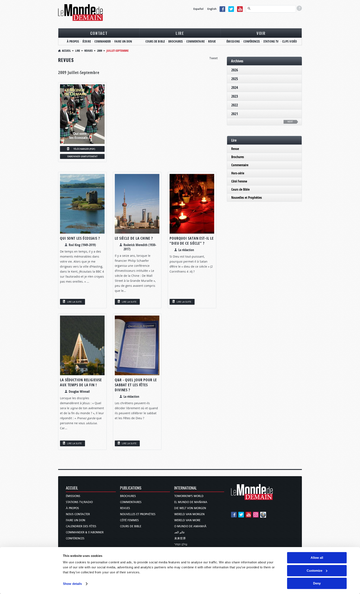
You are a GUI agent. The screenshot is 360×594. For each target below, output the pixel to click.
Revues (88, 51)
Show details (72, 583)
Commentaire (239, 165)
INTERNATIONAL (185, 488)
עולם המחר (180, 544)
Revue (235, 148)
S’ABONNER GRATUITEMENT (82, 156)
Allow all (317, 557)
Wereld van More (187, 520)
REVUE (212, 41)
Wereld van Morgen (189, 514)
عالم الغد (179, 532)
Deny (317, 583)
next (290, 121)
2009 (99, 51)
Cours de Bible (240, 189)
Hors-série (237, 173)
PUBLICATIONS (130, 488)
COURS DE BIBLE (155, 41)
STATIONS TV (271, 41)
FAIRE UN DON (123, 41)
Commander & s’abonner (85, 532)
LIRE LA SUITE (74, 301)
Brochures (237, 157)
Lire (77, 51)
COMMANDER (102, 41)
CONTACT (99, 33)
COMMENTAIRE (195, 41)
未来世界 (180, 538)
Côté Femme (239, 181)
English (211, 9)
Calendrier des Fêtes (81, 526)
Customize (314, 570)
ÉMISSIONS (233, 41)
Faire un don (75, 520)
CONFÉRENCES (251, 41)
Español (198, 9)
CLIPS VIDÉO (289, 41)
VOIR (261, 33)
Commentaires (130, 502)
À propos (72, 508)
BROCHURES (175, 41)
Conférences (75, 538)
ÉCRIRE (86, 41)
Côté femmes (129, 520)
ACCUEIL (72, 488)
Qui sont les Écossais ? (80, 238)
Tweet (213, 58)
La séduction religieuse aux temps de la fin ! (81, 382)
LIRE (180, 33)
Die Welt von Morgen (190, 508)
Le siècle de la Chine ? (134, 238)
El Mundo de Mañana (190, 502)
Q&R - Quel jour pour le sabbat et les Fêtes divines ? (136, 385)
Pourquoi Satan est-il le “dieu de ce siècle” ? (192, 241)
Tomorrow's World (189, 496)
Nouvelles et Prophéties (246, 197)
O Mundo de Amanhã (190, 526)
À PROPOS (73, 41)
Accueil (66, 51)
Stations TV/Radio (79, 502)
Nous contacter (78, 514)
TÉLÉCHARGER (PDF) (84, 148)
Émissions (73, 496)
